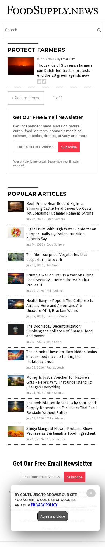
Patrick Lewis (55, 367)
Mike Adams (55, 291)
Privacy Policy (44, 505)
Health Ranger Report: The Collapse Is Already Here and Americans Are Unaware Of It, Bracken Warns (59, 306)
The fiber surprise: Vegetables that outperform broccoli (56, 257)
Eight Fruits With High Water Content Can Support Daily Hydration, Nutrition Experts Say (61, 234)
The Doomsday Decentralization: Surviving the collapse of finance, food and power (59, 331)
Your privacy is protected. (30, 161)
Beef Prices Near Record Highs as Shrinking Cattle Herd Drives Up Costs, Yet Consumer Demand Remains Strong (59, 208)
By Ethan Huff (66, 59)
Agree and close (52, 516)
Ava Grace (53, 265)
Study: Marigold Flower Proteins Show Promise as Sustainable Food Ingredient (60, 431)
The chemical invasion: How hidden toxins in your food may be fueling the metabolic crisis (61, 357)
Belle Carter (54, 342)
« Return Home (26, 98)
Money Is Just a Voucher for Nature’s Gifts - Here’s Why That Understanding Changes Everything (59, 382)
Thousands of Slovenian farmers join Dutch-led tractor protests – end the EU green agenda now (65, 70)
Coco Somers (56, 219)
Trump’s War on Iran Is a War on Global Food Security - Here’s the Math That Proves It (60, 280)
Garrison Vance (57, 316)
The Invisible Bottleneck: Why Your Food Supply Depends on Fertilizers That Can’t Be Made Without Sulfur (61, 408)
